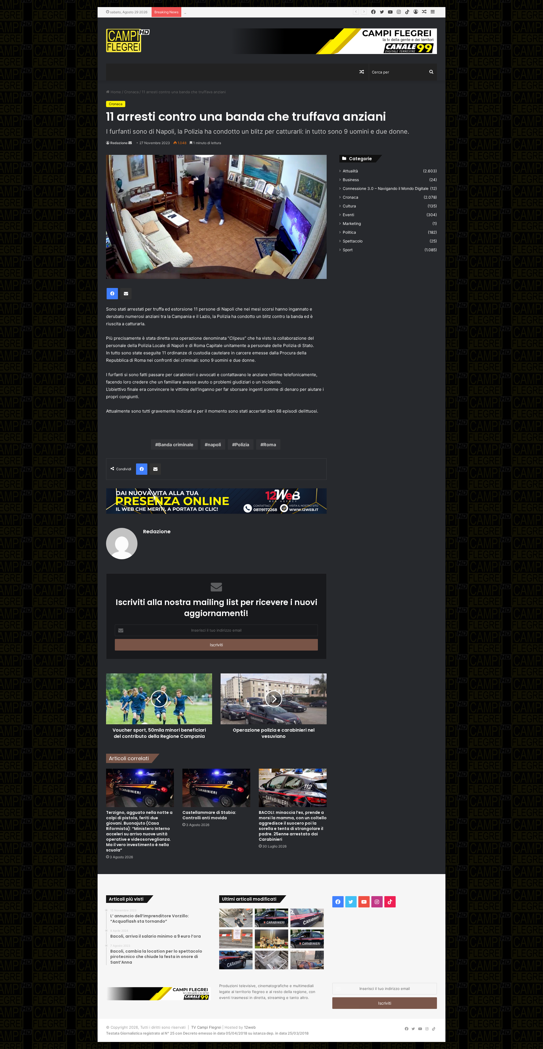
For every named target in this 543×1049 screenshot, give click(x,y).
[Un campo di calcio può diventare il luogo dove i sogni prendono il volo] (271, 938)
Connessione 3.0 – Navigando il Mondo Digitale (385, 188)
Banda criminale (175, 444)
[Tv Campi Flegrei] (128, 40)
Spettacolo (353, 241)
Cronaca (131, 92)
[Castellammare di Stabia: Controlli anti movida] (216, 788)
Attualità (350, 171)
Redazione (119, 143)
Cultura (349, 206)
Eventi (348, 215)
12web (250, 1027)
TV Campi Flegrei (206, 1027)
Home (115, 92)
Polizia (242, 444)
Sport (348, 250)
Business (351, 179)
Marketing (352, 223)
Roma (269, 444)
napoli (214, 444)
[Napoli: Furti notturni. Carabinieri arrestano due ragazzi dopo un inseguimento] (271, 918)
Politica (349, 232)
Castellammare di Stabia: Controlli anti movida (209, 815)
